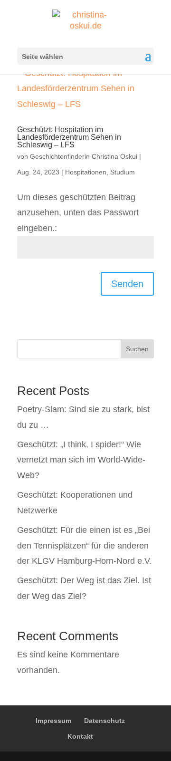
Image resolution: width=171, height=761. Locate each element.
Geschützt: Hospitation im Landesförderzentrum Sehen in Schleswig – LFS (69, 137)
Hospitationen (85, 172)
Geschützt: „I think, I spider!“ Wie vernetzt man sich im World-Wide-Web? (81, 460)
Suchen (137, 349)
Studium (122, 172)
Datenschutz (104, 720)
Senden (127, 284)
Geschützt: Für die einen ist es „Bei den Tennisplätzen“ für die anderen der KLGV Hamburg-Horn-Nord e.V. (84, 545)
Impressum (53, 720)
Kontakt (80, 736)
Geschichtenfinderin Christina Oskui (83, 156)
